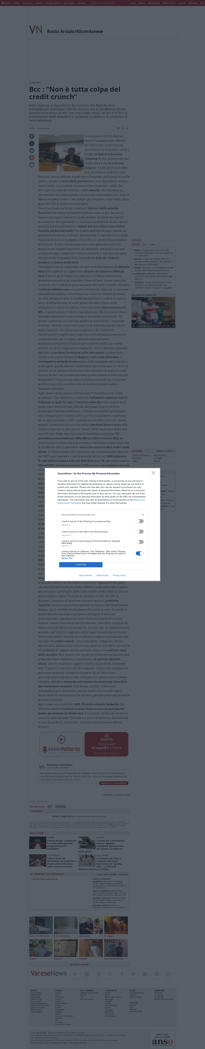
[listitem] (102, 514)
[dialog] (102, 524)
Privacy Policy (119, 575)
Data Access (102, 575)
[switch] (140, 521)
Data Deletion (85, 575)
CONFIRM (80, 565)
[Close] (154, 474)
